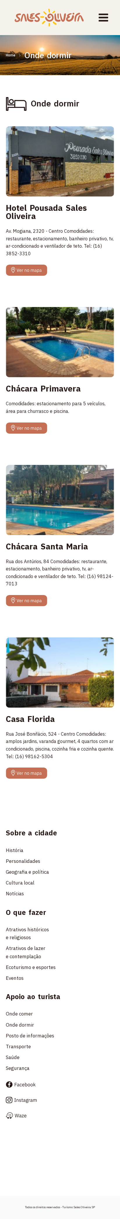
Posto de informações (30, 1035)
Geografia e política (27, 872)
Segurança (17, 1068)
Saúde (13, 1057)
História (14, 850)
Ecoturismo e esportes (31, 967)
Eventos (15, 978)
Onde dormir (20, 1025)
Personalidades (23, 861)
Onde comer (19, 1014)
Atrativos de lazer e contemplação (27, 952)
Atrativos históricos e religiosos (28, 933)
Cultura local (20, 883)
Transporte (18, 1046)
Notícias (15, 893)
